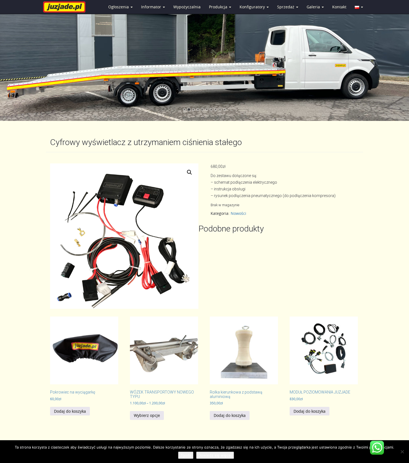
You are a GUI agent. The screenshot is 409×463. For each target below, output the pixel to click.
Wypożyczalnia (187, 6)
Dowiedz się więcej (215, 455)
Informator (151, 6)
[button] (189, 172)
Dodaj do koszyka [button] (70, 411)
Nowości (238, 213)
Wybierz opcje (147, 415)
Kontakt (339, 6)
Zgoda (185, 455)
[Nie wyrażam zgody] (402, 451)
